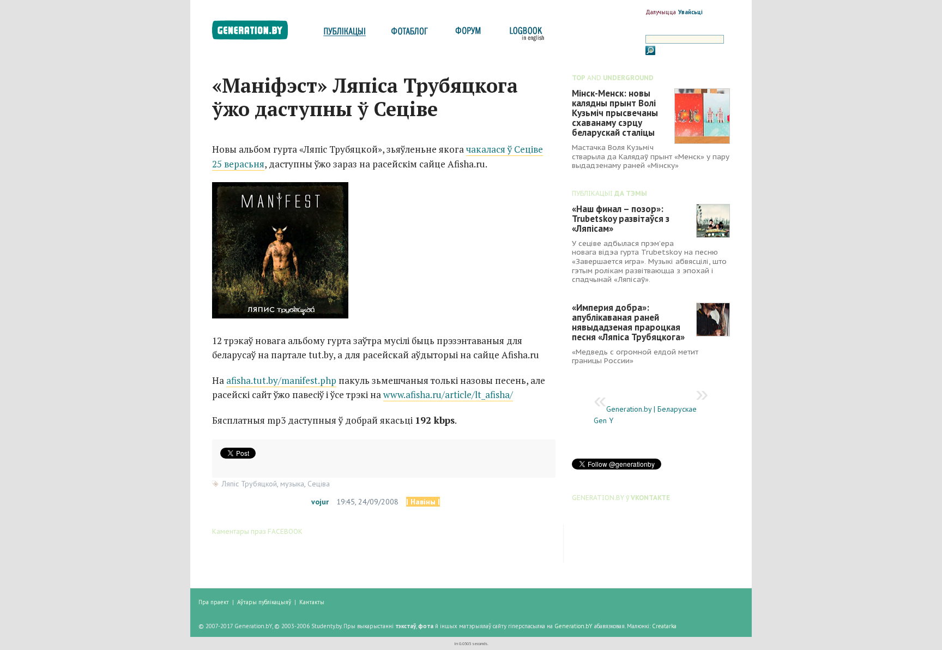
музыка (292, 484)
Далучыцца (660, 12)
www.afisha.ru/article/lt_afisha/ (448, 394)
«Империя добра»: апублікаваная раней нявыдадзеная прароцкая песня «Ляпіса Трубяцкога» (628, 322)
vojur (320, 502)
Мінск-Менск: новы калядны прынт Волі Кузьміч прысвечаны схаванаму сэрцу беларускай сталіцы (615, 113)
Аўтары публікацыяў (264, 602)
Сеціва (318, 484)
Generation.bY (573, 626)
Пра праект (213, 602)
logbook (524, 34)
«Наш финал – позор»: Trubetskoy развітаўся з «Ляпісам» (620, 218)
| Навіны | (423, 502)
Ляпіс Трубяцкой (249, 484)
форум (467, 34)
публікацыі (344, 34)
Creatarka (664, 626)
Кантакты (311, 602)
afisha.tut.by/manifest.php (281, 380)
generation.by (256, 32)
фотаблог (410, 34)
